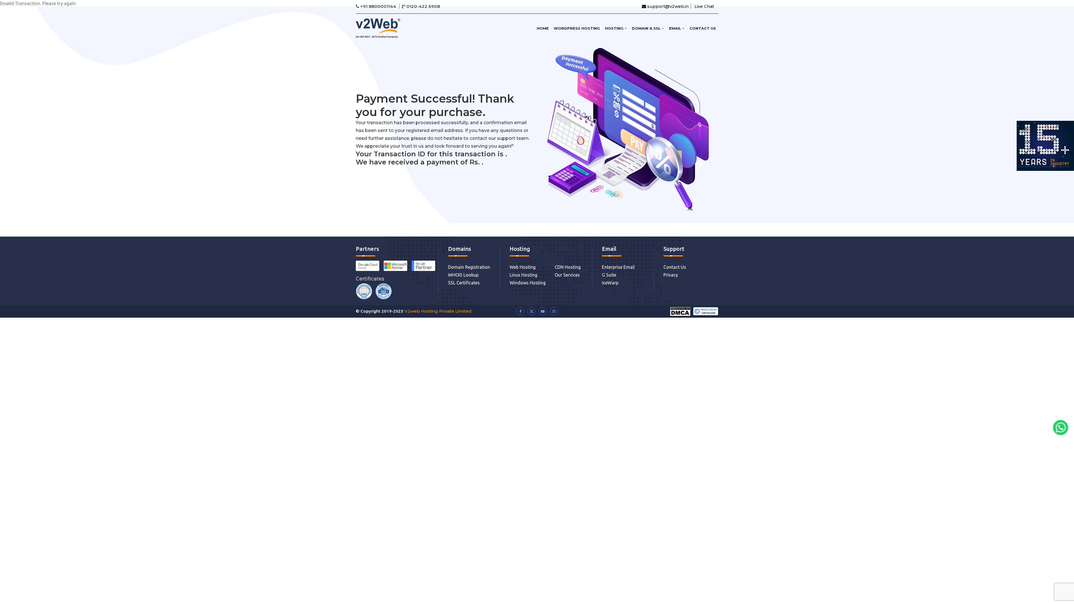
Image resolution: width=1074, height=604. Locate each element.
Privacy (670, 274)
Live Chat (704, 6)
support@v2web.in (667, 6)
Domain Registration (469, 267)
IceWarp (610, 282)
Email (675, 28)
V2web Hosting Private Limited (438, 311)
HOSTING (615, 28)
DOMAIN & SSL (647, 28)
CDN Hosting (568, 267)
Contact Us (702, 28)
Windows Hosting (528, 282)
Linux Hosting (523, 274)
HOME (543, 28)
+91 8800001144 (378, 6)
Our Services (567, 274)
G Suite (609, 274)
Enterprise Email (618, 267)
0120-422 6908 (422, 6)
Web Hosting (523, 267)
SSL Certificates (464, 282)
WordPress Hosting (577, 28)
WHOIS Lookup (463, 274)
